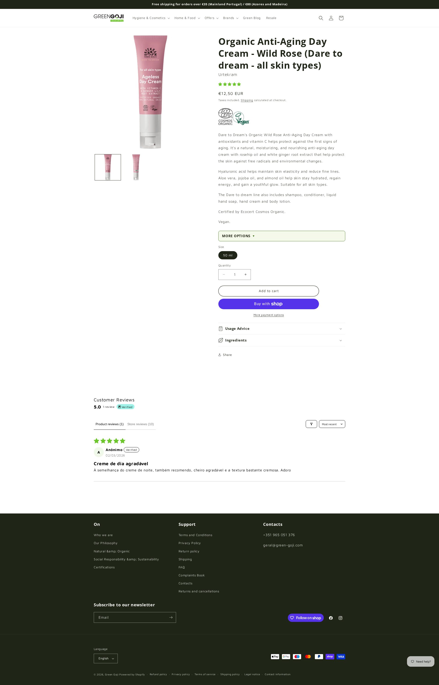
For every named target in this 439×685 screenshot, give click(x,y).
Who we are (103, 535)
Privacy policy (181, 674)
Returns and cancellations (199, 591)
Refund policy (158, 674)
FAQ (182, 567)
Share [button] (227, 355)
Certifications (104, 567)
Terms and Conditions (195, 535)
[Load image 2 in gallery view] (136, 167)
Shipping (247, 100)
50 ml (228, 255)
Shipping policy (230, 674)
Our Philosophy (106, 543)
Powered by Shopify (132, 674)
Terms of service (205, 674)
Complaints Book (192, 575)
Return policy (189, 551)
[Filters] (311, 424)
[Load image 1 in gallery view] (108, 167)
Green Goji (112, 674)
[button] (151, 18)
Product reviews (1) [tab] (110, 424)
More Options (238, 236)
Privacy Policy (190, 543)
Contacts (186, 583)
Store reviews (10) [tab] (140, 424)
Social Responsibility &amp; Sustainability (126, 559)
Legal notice (252, 674)
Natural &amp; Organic (112, 551)
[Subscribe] (171, 617)
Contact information (277, 674)
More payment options (269, 315)
